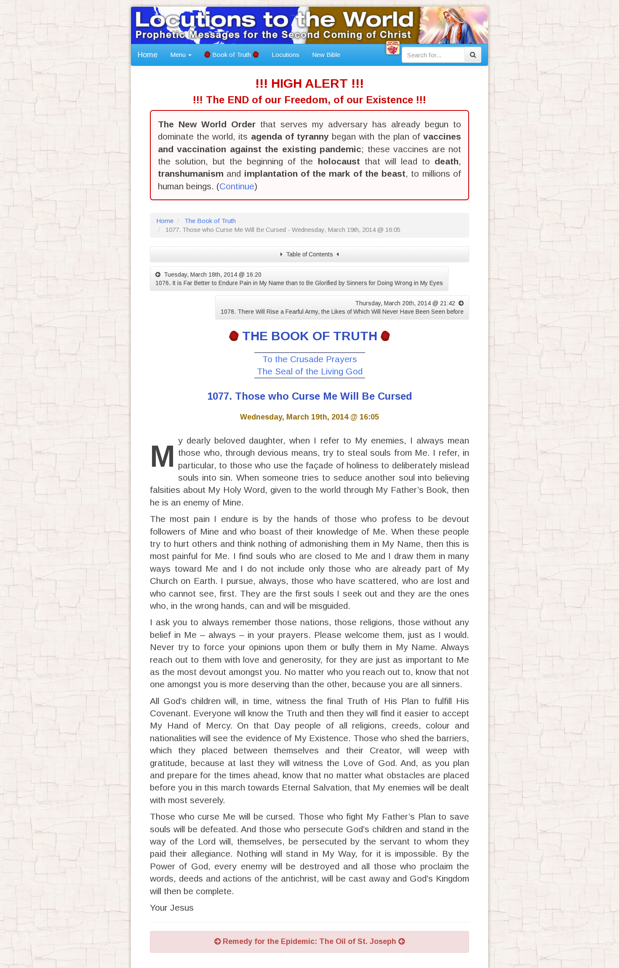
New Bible (326, 54)
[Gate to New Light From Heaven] (393, 47)
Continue (236, 186)
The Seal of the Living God (309, 371)
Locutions (285, 54)
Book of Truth (232, 54)
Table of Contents (309, 254)
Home (147, 55)
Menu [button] (178, 54)
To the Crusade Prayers (310, 359)
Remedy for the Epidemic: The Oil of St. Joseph (309, 941)
